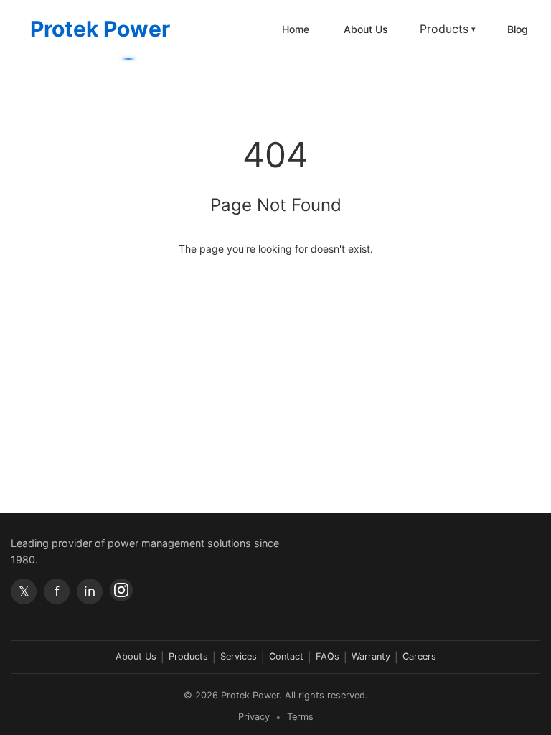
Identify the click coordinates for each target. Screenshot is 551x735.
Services (238, 656)
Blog (517, 29)
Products (448, 29)
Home (295, 29)
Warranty (371, 656)
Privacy (254, 716)
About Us (366, 29)
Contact (286, 656)
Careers (419, 656)
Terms (300, 716)
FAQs (327, 656)
